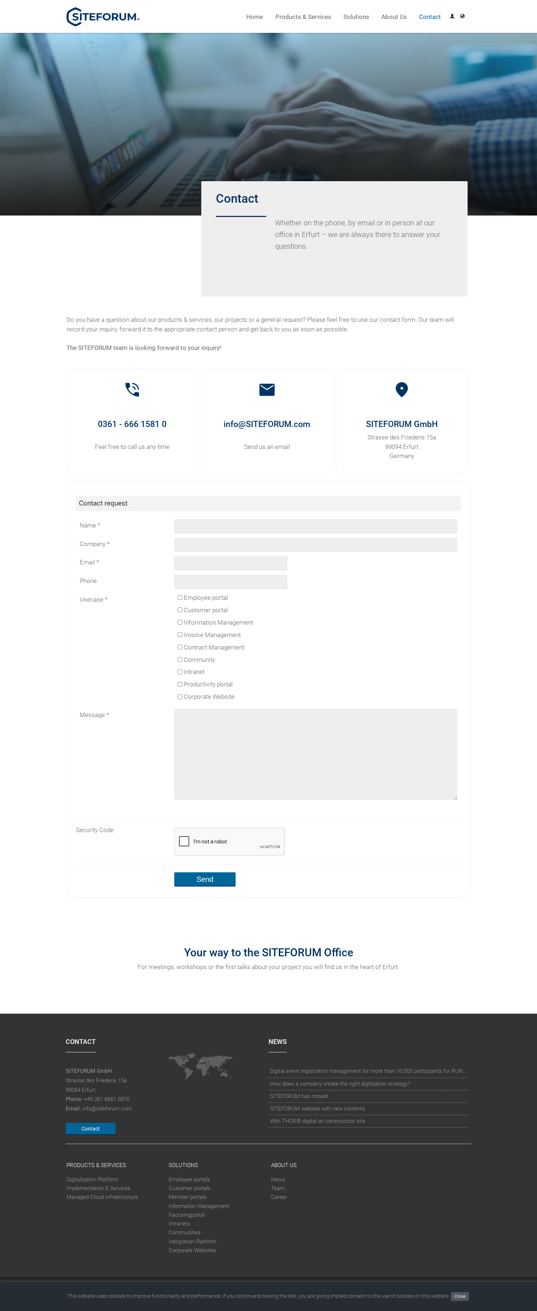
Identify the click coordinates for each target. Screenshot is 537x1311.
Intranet (193, 672)
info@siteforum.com (107, 1108)
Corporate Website (208, 697)
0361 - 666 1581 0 (132, 424)
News (278, 1179)
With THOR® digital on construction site (317, 1121)
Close (459, 1296)
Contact (430, 17)
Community (198, 659)
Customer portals (189, 1188)
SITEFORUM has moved (299, 1096)
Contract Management (213, 647)
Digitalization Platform (92, 1179)
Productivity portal (207, 684)
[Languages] (462, 17)
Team (278, 1188)
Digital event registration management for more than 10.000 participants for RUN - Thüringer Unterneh (368, 1071)
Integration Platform (192, 1241)
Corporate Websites (192, 1250)
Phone (88, 581)
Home (254, 17)
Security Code (95, 830)
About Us (394, 17)
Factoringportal (187, 1215)
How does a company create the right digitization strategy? (340, 1084)
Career (279, 1197)
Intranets (179, 1223)
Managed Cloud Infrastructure (102, 1197)
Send (205, 879)
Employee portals (189, 1179)
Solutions (356, 17)
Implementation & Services (98, 1188)
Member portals (188, 1197)
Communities (185, 1232)
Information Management (217, 622)
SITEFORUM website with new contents (317, 1108)
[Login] (452, 17)
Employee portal (205, 597)
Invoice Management (211, 635)
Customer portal (205, 610)
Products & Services (303, 17)
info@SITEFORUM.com (267, 424)
